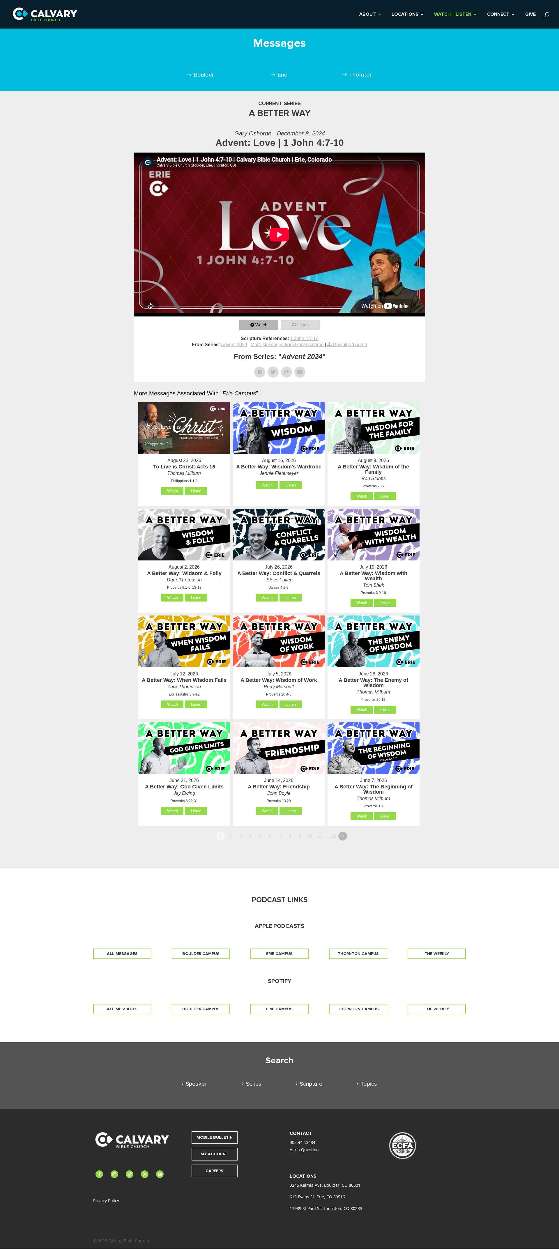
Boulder (204, 74)
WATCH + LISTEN (452, 14)
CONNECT (498, 14)
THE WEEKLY (436, 953)
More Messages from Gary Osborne (287, 344)
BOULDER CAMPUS (201, 953)
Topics (368, 1083)
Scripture (311, 1083)
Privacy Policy (106, 1200)
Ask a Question (304, 1149)
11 (320, 836)
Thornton (361, 74)
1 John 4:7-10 (304, 338)
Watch (261, 324)
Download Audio (350, 344)
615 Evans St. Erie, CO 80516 (317, 1197)
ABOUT (367, 14)
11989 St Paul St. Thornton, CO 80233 (326, 1208)
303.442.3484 (302, 1142)
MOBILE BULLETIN (215, 1137)
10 (309, 836)
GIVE (530, 14)
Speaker (196, 1083)
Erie (282, 74)
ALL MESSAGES (122, 953)
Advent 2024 (234, 344)
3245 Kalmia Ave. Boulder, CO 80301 (325, 1185)
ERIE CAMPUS (279, 953)
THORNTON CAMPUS (358, 953)
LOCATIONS (405, 14)
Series (253, 1083)
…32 (331, 836)
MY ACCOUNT (214, 1153)
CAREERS (214, 1170)
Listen (303, 324)
